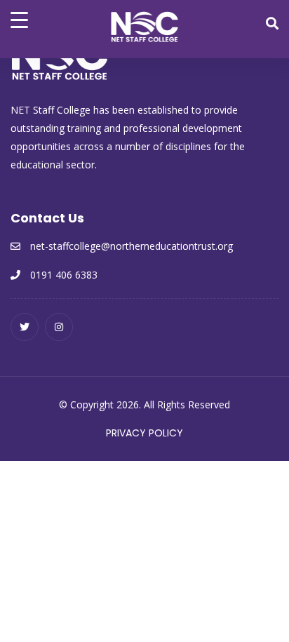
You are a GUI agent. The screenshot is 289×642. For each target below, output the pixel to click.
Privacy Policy (144, 433)
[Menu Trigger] (19, 19)
